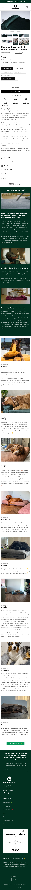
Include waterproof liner (9, 82)
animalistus (9, 884)
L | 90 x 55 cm (19, 68)
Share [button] (4, 179)
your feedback (18, 53)
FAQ (4, 817)
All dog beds (6, 806)
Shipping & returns (8, 820)
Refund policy (17, 884)
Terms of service (12, 887)
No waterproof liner (8, 78)
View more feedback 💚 (15, 743)
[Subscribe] (26, 770)
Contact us (6, 824)
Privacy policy (24, 884)
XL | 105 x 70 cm (7, 72)
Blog (4, 813)
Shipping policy (20, 887)
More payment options (15, 95)
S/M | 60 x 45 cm (7, 68)
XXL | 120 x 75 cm (20, 72)
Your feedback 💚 (7, 802)
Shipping (3, 59)
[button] (3, 6)
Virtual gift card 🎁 (8, 810)
